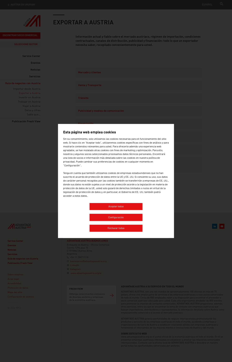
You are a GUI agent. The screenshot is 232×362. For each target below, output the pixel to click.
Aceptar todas (116, 207)
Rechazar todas (116, 228)
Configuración (116, 217)
